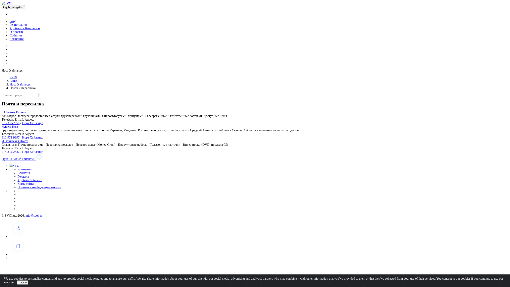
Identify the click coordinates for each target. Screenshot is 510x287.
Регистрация (18, 24)
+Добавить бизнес (30, 180)
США (13, 81)
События (16, 35)
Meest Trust (10, 126)
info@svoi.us (34, 215)
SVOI (13, 77)
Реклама (23, 176)
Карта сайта (26, 183)
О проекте (17, 31)
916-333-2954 (11, 123)
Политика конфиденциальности (39, 187)
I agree (23, 282)
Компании (17, 39)
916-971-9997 (11, 137)
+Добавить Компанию (25, 28)
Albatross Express (14, 112)
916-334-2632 (11, 151)
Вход (13, 21)
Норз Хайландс (20, 84)
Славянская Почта (15, 141)
